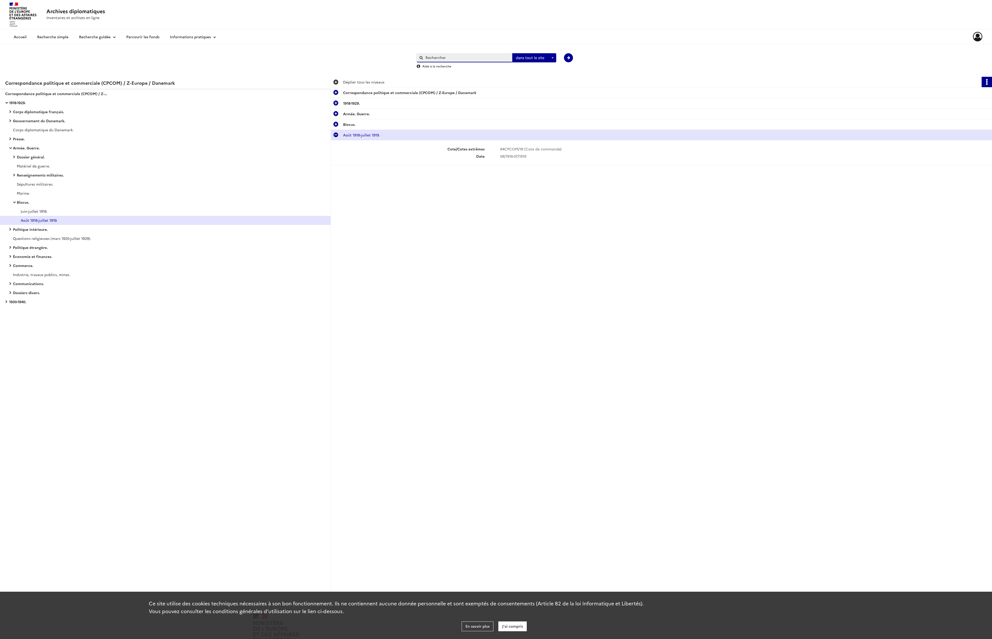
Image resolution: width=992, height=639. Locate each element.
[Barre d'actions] (987, 82)
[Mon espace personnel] (977, 36)
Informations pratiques (190, 36)
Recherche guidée (95, 36)
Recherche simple (52, 36)
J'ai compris (512, 626)
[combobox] (534, 58)
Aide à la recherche (436, 66)
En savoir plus (478, 626)
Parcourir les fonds (142, 36)
